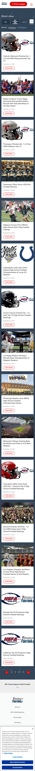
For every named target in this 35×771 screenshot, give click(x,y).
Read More (9, 68)
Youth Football (25, 22)
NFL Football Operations (17, 712)
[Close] (33, 729)
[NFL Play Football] (4, 4)
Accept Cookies (17, 767)
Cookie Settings (17, 757)
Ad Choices (17, 722)
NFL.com (17, 707)
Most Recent (12, 27)
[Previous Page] (7, 672)
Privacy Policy (17, 717)
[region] (17, 748)
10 (19, 672)
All (6, 22)
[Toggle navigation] (31, 4)
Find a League (19, 4)
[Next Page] (27, 672)
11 (23, 672)
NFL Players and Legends (15, 22)
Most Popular (22, 27)
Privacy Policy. (8, 753)
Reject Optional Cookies (17, 762)
